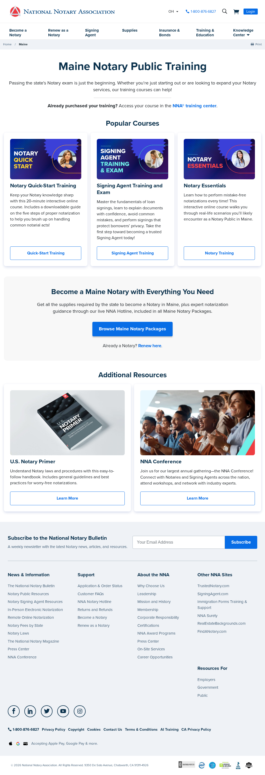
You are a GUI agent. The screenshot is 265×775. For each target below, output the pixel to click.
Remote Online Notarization (31, 617)
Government (207, 687)
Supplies (129, 30)
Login (250, 11)
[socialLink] (15, 711)
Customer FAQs (91, 594)
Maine (23, 44)
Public (202, 695)
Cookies (94, 729)
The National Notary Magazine (33, 641)
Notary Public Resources (28, 594)
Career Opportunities (155, 657)
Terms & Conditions (141, 729)
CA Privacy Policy (196, 729)
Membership (147, 609)
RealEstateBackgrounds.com (221, 623)
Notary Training (219, 253)
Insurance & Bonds (169, 32)
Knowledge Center (243, 32)
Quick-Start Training (45, 253)
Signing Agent (92, 32)
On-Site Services (151, 649)
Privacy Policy (53, 729)
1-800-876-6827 (203, 11)
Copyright (76, 729)
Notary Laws (18, 633)
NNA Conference (22, 657)
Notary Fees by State (25, 625)
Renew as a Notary (58, 32)
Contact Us (113, 729)
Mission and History (154, 601)
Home (7, 44)
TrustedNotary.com (213, 586)
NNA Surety (207, 615)
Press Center (18, 649)
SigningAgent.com (212, 594)
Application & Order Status (100, 586)
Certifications (148, 625)
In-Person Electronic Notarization (35, 609)
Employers (206, 679)
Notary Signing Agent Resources (35, 601)
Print (258, 44)
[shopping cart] (235, 11)
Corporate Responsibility (158, 617)
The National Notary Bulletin (31, 586)
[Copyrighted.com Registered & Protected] (187, 764)
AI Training (169, 729)
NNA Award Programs (156, 633)
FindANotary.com (211, 631)
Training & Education (205, 32)
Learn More (67, 498)
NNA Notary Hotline (94, 601)
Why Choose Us (151, 586)
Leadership (146, 594)
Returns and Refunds (95, 609)
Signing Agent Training (133, 253)
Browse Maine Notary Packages (132, 329)
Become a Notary (18, 32)
